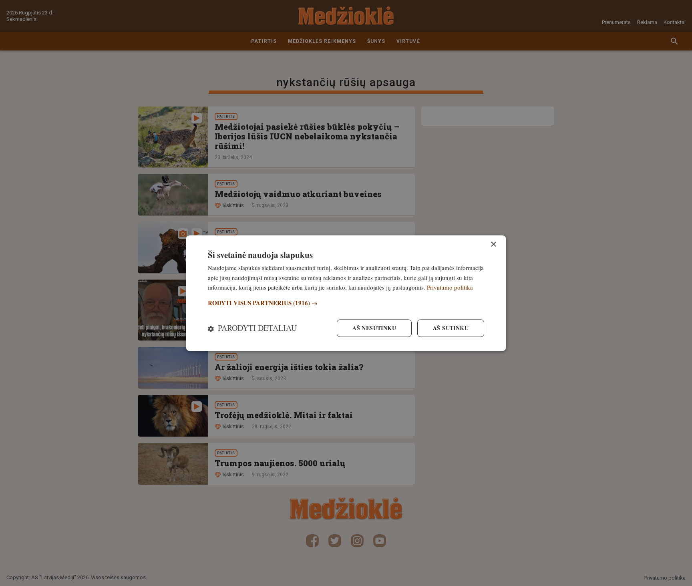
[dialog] (346, 293)
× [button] (493, 245)
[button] (346, 303)
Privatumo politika (450, 288)
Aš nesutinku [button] (374, 328)
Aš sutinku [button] (451, 328)
